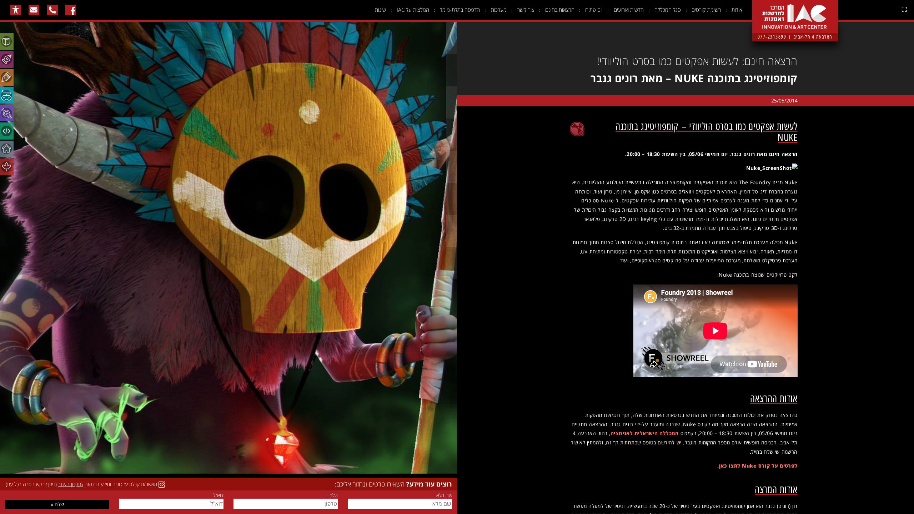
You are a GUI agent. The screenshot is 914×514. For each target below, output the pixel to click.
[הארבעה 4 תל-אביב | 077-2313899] (795, 11)
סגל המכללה (667, 9)
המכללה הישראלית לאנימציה (645, 433)
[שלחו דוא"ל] (34, 10)
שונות (380, 9)
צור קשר (525, 9)
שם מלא (444, 495)
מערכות (499, 9)
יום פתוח (594, 9)
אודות (737, 9)
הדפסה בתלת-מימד (460, 9)
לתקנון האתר (70, 484)
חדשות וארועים (629, 9)
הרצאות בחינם (559, 9)
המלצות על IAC (413, 9)
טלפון (332, 495)
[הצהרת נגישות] (15, 10)
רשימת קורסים (706, 9)
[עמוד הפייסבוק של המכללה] (70, 10)
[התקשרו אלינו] (52, 10)
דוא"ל (218, 495)
